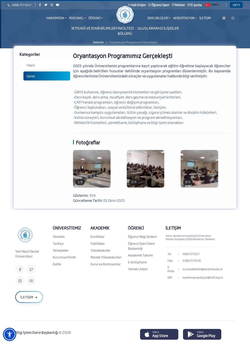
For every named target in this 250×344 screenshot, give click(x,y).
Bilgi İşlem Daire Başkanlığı (37, 332)
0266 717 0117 (21, 5)
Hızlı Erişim (138, 5)
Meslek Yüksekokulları (106, 257)
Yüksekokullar (100, 250)
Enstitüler (97, 236)
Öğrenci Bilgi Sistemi (142, 236)
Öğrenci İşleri (160, 5)
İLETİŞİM (205, 18)
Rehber (180, 5)
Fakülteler (97, 243)
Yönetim (59, 236)
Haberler (98, 42)
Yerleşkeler (61, 250)
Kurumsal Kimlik (64, 257)
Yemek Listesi (137, 268)
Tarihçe (58, 243)
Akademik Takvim (140, 255)
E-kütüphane (137, 262)
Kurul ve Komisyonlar (105, 264)
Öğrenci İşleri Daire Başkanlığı (141, 246)
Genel (31, 76)
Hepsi (31, 65)
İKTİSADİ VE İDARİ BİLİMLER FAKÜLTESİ (102, 28)
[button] (9, 334)
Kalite (57, 264)
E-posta (196, 5)
